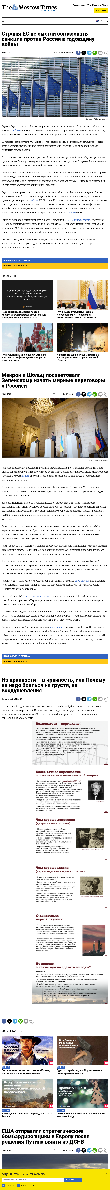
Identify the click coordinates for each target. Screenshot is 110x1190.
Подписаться (55, 614)
